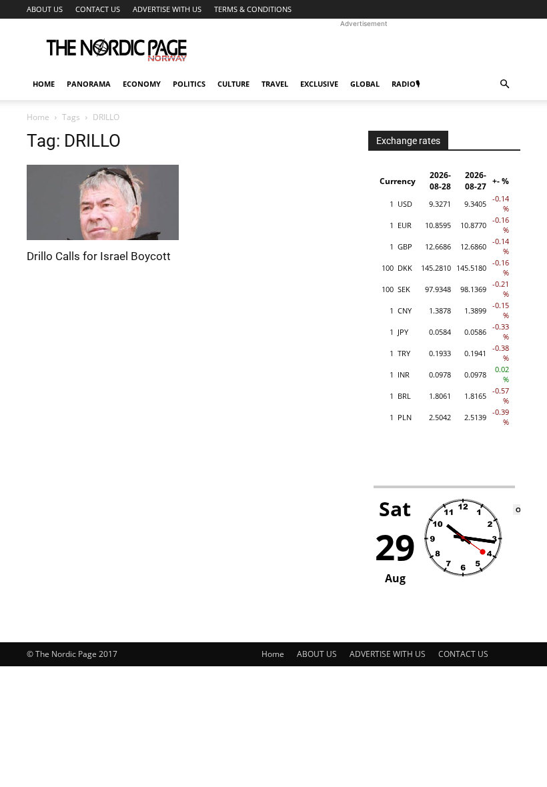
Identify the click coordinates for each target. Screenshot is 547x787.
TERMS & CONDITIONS (253, 9)
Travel (274, 84)
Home (44, 84)
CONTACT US (97, 9)
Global (365, 84)
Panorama (89, 84)
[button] (504, 84)
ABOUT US (45, 9)
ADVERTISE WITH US (167, 9)
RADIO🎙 (406, 84)
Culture (233, 84)
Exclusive (319, 84)
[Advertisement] (363, 48)
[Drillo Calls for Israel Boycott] (103, 202)
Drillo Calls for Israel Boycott (99, 256)
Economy (142, 84)
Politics (189, 84)
